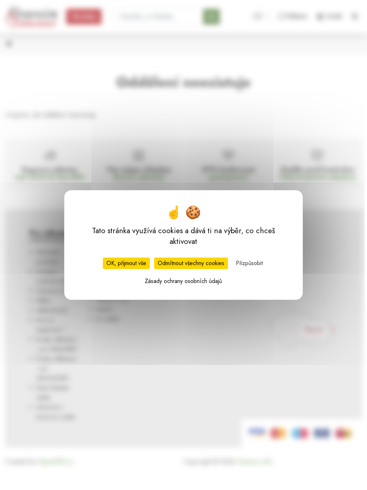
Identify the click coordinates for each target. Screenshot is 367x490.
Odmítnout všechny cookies (191, 263)
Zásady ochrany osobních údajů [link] (183, 281)
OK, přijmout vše (126, 263)
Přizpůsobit (249, 263)
